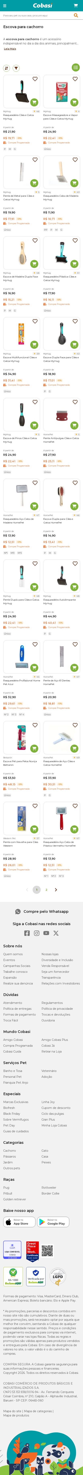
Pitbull (7, 1193)
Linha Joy (48, 1102)
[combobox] (41, 15)
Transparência (51, 977)
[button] (4, 5)
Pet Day (9, 1125)
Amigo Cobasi (13, 1040)
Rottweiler (49, 1187)
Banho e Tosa (12, 1071)
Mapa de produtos (16, 1415)
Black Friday (11, 1114)
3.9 (38, 353)
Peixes (46, 1162)
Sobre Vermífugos (16, 1119)
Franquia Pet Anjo (15, 1082)
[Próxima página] (56, 890)
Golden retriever (14, 1199)
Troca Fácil (10, 1020)
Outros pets (11, 1168)
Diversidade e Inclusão (57, 960)
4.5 (38, 677)
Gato (45, 1150)
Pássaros (9, 1156)
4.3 (78, 192)
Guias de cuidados (16, 1131)
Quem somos (13, 954)
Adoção (47, 1077)
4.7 (37, 515)
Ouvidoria (48, 1020)
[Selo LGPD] (58, 1286)
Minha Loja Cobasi (54, 1125)
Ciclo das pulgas (53, 1114)
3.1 (78, 273)
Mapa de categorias (38, 1411)
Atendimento (12, 1003)
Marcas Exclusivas (15, 1102)
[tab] (6, 68)
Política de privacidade (57, 1009)
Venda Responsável (55, 966)
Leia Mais (10, 48)
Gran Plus (48, 1119)
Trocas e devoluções (56, 1014)
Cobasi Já (48, 1045)
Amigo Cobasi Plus (55, 1040)
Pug (6, 1187)
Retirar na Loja (52, 1051)
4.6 (37, 111)
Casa (45, 1156)
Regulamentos (52, 1003)
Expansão (10, 977)
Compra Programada (18, 1045)
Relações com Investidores (61, 983)
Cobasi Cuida (12, 1051)
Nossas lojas (50, 954)
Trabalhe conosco (15, 972)
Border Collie (50, 1193)
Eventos (9, 960)
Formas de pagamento (19, 1014)
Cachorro (9, 1150)
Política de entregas (17, 1009)
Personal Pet (12, 1077)
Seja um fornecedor (55, 972)
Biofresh (9, 1108)
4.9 (78, 757)
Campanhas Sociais (16, 966)
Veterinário (49, 1071)
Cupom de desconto (56, 1108)
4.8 (37, 273)
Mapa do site (12, 1411)
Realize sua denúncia (18, 983)
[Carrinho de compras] (75, 5)
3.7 (38, 838)
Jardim (8, 1162)
